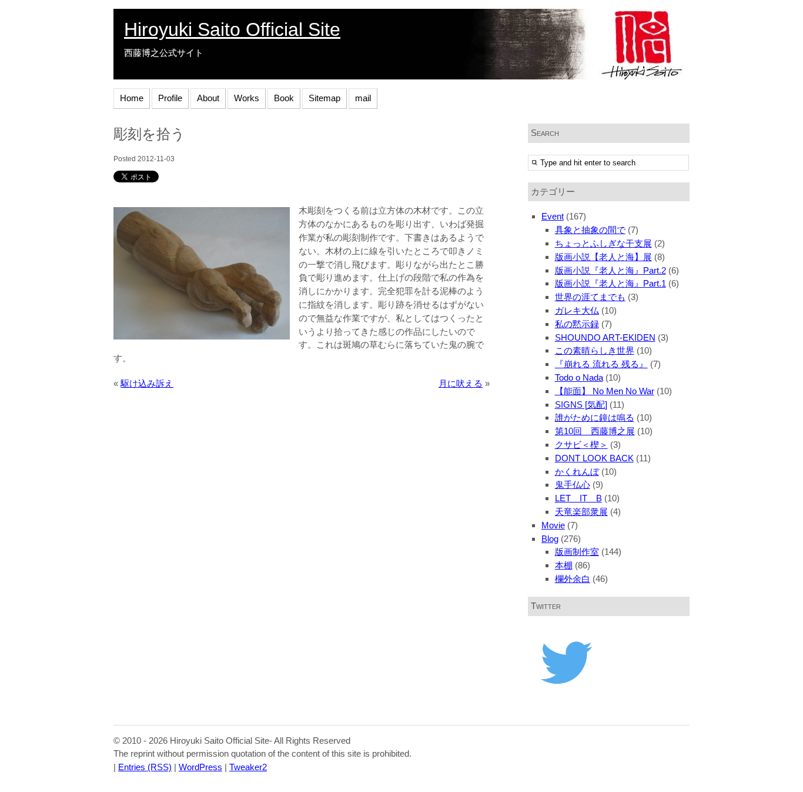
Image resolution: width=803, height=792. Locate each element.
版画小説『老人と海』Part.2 (610, 270)
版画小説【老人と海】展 (603, 257)
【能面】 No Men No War (604, 391)
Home (131, 98)
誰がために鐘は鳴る (594, 417)
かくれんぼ (577, 472)
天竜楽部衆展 (581, 512)
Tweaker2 (248, 767)
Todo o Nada (579, 377)
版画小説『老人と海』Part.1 (610, 283)
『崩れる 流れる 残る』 (601, 364)
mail (363, 98)
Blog (549, 539)
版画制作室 (577, 552)
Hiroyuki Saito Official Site (232, 29)
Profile (170, 98)
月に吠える (461, 383)
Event (552, 216)
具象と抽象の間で (590, 230)
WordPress (200, 767)
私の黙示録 (577, 324)
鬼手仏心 (572, 485)
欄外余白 (572, 579)
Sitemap (324, 98)
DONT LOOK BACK (594, 458)
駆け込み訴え (147, 383)
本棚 (564, 565)
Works (246, 98)
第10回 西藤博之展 (595, 431)
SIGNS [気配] (581, 405)
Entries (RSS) (145, 767)
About (208, 98)
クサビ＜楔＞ (581, 445)
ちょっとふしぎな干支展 (603, 243)
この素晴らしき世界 (594, 350)
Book (284, 98)
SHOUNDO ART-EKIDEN (605, 337)
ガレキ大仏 (577, 310)
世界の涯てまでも (590, 297)
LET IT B (578, 498)
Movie (553, 525)
